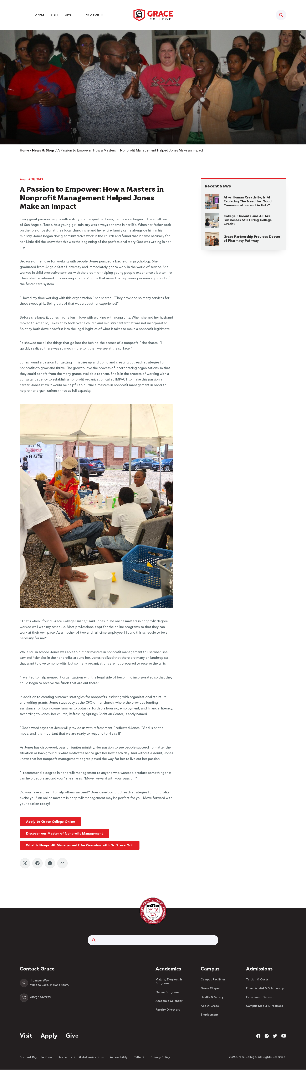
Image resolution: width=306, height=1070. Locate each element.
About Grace (210, 1006)
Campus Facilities (213, 979)
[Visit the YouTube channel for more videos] (283, 1036)
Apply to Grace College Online (50, 822)
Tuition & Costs (257, 979)
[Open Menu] (23, 15)
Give (68, 15)
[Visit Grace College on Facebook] (258, 1036)
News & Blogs (43, 150)
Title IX (139, 1057)
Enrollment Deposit (260, 997)
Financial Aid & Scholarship (265, 988)
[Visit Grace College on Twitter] (275, 1036)
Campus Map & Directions (264, 1006)
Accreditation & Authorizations (81, 1057)
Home (24, 150)
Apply (40, 15)
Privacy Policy (160, 1057)
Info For (92, 15)
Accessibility (119, 1057)
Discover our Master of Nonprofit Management (64, 833)
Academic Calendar (169, 1001)
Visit (54, 15)
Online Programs (167, 992)
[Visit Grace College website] (153, 15)
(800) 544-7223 (40, 997)
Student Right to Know (36, 1057)
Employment (209, 1014)
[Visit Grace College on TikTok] (267, 1036)
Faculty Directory (167, 1009)
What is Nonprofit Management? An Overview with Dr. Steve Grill (79, 845)
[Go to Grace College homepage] (153, 911)
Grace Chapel (210, 988)
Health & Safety (212, 997)
